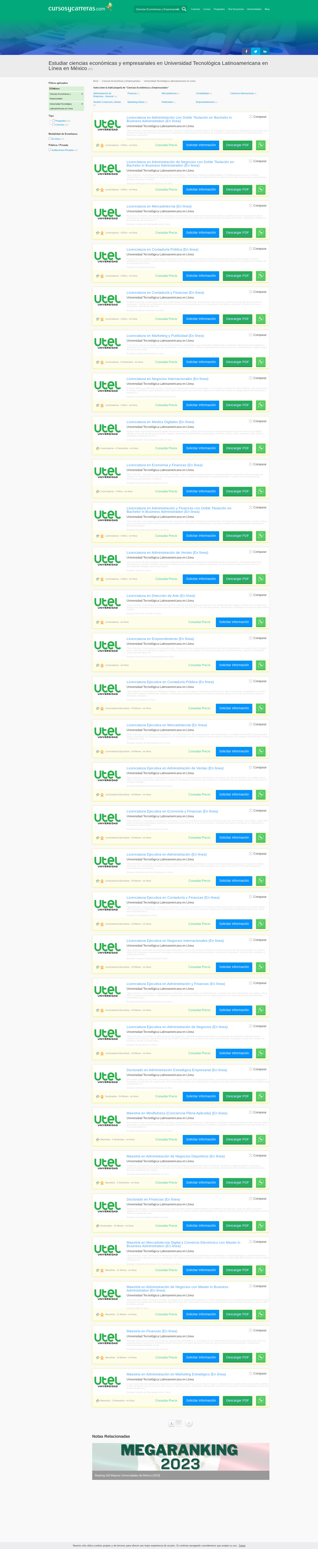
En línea (56, 139)
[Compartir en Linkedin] (264, 51)
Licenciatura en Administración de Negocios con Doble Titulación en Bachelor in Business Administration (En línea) (180, 163)
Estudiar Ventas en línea (139, 570)
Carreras (195, 9)
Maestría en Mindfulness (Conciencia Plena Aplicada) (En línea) (177, 1113)
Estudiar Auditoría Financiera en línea (145, 310)
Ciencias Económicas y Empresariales (121, 81)
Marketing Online (136, 102)
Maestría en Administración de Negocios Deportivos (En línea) (176, 1156)
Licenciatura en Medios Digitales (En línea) (160, 422)
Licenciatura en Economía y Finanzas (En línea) (165, 465)
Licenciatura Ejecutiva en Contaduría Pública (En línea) (170, 682)
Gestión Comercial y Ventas (107, 102)
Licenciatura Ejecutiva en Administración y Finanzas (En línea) (176, 984)
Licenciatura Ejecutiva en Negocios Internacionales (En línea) (175, 941)
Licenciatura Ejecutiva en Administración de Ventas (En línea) (175, 768)
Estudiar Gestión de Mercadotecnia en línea (148, 224)
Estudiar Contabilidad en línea (142, 915)
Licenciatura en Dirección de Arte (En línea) (161, 596)
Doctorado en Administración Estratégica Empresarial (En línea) (177, 1070)
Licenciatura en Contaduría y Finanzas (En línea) (165, 292)
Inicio (95, 81)
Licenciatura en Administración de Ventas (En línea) (167, 552)
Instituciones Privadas (65, 150)
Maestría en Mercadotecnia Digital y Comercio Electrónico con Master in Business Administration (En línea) (183, 1244)
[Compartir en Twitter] (255, 51)
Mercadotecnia (169, 93)
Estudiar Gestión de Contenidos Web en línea (149, 440)
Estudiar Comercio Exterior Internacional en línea (151, 396)
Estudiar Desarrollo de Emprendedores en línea (150, 656)
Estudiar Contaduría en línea (141, 267)
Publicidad (167, 102)
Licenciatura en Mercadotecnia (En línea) (159, 206)
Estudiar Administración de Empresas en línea (150, 139)
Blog (267, 9)
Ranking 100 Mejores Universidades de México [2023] (127, 1475)
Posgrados (219, 9)
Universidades (254, 9)
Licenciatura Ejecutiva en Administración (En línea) (167, 854)
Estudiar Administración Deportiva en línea (148, 1174)
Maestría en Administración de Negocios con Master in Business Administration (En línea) (177, 1288)
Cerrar (242, 1545)
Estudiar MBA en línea (138, 1308)
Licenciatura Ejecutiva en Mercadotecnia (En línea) (167, 725)
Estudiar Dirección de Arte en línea (144, 613)
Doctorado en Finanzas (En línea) (153, 1199)
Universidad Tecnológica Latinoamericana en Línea (170, 81)
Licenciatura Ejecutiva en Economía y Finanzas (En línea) (172, 811)
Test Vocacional (236, 9)
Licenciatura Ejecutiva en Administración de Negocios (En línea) (177, 1027)
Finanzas (132, 93)
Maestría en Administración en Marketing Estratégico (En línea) (176, 1374)
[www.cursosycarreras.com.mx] (81, 8)
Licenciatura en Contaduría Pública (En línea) (162, 249)
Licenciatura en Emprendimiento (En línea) (160, 639)
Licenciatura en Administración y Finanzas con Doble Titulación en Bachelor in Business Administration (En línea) (179, 510)
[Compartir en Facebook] (246, 51)
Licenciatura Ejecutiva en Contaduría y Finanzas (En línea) (173, 897)
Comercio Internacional (242, 93)
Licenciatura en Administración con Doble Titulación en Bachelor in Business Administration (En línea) (179, 119)
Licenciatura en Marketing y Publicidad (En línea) (165, 336)
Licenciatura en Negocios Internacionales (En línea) (167, 379)
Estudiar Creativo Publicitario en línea (145, 353)
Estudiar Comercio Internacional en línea (147, 958)
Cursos (207, 9)
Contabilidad (202, 93)
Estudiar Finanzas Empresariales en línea (147, 483)
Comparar (259, 116)
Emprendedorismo (205, 102)
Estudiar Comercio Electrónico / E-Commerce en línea (154, 1264)
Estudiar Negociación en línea (142, 1045)
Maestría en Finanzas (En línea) (152, 1331)
